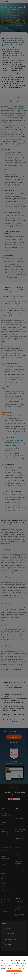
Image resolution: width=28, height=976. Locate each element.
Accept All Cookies (14, 971)
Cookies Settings (13, 973)
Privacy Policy (20, 968)
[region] (14, 966)
